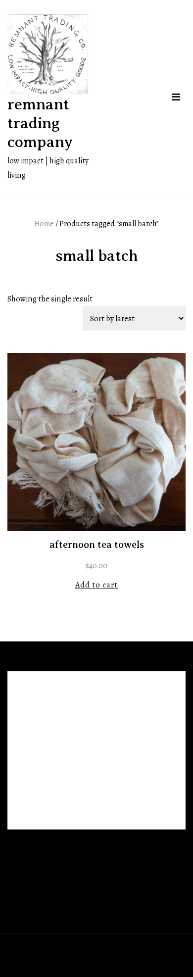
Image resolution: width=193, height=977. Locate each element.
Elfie (152, 947)
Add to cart (96, 585)
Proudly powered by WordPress (60, 947)
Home (44, 223)
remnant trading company (40, 123)
